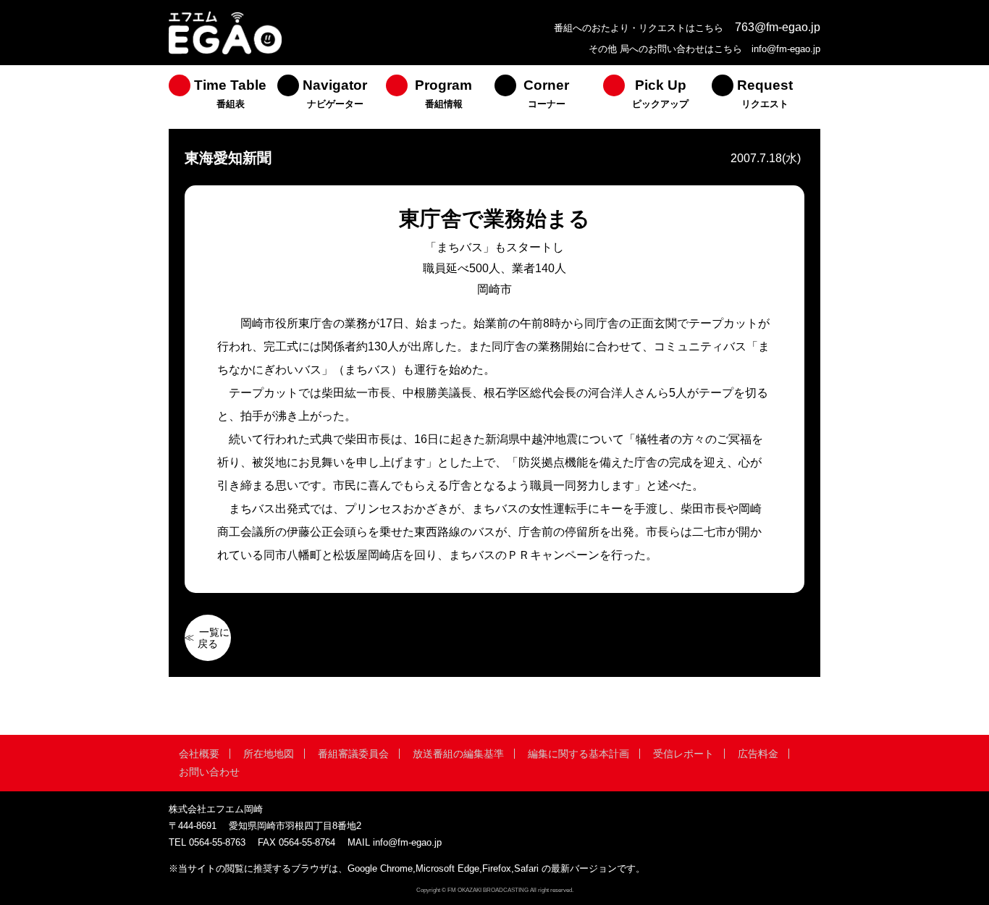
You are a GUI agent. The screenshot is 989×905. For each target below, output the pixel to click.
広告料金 (758, 753)
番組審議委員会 (353, 753)
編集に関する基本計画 (578, 753)
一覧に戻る (214, 637)
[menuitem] (223, 97)
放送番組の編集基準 (458, 753)
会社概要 (199, 753)
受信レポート (683, 753)
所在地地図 (268, 753)
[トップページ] (225, 52)
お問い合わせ (209, 772)
